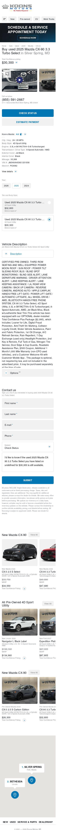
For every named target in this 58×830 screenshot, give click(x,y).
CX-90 (38, 46)
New (5, 825)
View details (7, 171)
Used (17, 46)
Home (4, 46)
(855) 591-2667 (13, 99)
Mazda (30, 46)
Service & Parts (27, 825)
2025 (24, 46)
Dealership (46, 825)
